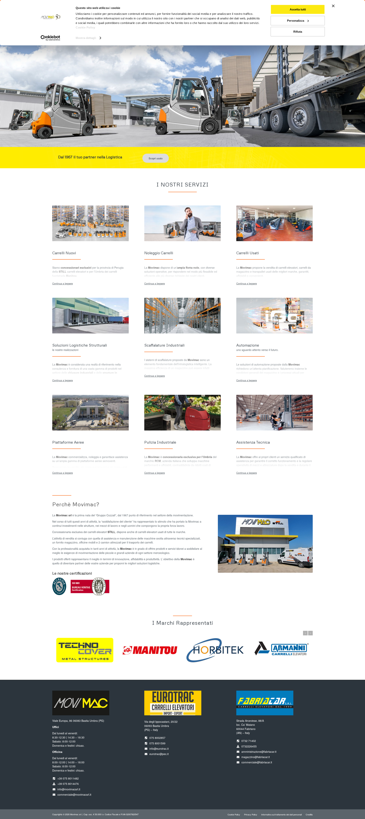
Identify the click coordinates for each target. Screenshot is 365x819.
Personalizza (295, 20)
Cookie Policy (85, 27)
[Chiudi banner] (333, 6)
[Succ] (361, 83)
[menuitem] (234, 814)
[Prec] (3, 83)
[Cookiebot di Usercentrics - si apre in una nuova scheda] (50, 38)
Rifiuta (297, 31)
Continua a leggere (62, 283)
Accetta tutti (298, 9)
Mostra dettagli (86, 37)
